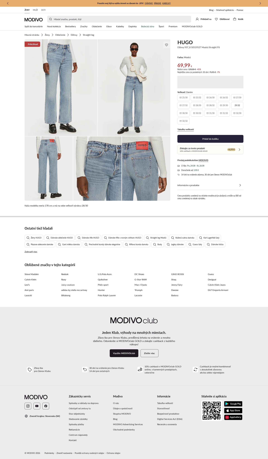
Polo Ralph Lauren (107, 295)
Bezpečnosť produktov (168, 413)
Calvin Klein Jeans (217, 284)
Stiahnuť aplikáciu (225, 10)
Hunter (101, 290)
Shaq (173, 279)
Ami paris (29, 290)
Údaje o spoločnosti (122, 408)
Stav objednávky (77, 413)
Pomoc (240, 10)
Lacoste (138, 295)
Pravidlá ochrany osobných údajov (89, 453)
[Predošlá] (7, 3)
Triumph (139, 290)
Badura (174, 295)
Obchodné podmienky (124, 429)
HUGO (185, 42)
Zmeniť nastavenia (64, 453)
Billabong (65, 295)
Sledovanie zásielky (78, 419)
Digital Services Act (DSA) (169, 419)
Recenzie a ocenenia (167, 424)
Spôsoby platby (76, 424)
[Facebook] (45, 406)
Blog (211, 10)
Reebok (64, 274)
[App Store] (233, 410)
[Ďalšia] (260, 3)
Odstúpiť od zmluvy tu (80, 408)
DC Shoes (139, 274)
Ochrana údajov (113, 453)
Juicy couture (68, 284)
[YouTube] (37, 406)
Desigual (212, 279)
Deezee (174, 290)
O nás (116, 403)
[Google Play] (233, 404)
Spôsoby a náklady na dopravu (84, 403)
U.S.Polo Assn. (105, 274)
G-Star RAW (141, 279)
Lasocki (28, 295)
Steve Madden (32, 274)
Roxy (63, 279)
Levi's (27, 284)
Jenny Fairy (176, 284)
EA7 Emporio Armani (218, 290)
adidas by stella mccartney (74, 290)
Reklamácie (74, 429)
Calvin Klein (30, 279)
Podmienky (49, 453)
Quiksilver (103, 279)
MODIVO (203, 160)
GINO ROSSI (177, 274)
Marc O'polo (141, 284)
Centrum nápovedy (78, 434)
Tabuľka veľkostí (165, 403)
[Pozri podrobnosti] (240, 185)
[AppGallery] (233, 417)
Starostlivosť (163, 408)
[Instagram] (28, 406)
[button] (61, 87)
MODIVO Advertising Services (128, 424)
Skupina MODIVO (122, 413)
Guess (211, 274)
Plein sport (103, 284)
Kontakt (73, 440)
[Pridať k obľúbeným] (166, 45)
